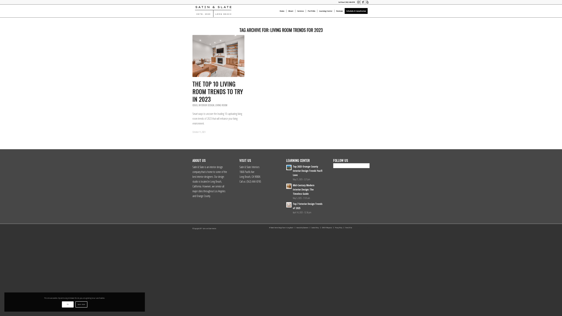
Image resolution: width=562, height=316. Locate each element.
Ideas (195, 105)
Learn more (81, 304)
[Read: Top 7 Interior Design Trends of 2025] (289, 204)
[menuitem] (282, 11)
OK (67, 304)
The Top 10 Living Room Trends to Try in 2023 (217, 91)
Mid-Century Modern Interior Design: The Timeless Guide (303, 189)
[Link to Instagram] (358, 2)
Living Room (221, 105)
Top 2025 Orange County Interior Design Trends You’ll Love (307, 171)
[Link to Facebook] (363, 2)
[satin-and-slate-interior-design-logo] (213, 11)
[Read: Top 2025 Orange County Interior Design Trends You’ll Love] (289, 167)
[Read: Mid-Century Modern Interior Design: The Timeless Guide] (289, 186)
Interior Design (206, 105)
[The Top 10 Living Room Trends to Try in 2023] (218, 56)
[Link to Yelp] (367, 2)
